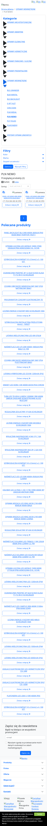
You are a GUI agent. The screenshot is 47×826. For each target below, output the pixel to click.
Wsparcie (7, 780)
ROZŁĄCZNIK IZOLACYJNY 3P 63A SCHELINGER (23, 530)
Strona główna (7, 9)
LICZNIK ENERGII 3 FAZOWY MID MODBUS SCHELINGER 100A (23, 424)
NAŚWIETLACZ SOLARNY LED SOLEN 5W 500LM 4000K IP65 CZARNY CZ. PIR (23, 556)
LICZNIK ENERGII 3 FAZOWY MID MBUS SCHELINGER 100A (23, 621)
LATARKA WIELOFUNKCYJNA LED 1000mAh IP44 (23, 646)
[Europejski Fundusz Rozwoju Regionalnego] (37, 807)
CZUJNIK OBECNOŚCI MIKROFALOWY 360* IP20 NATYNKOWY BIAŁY (23, 287)
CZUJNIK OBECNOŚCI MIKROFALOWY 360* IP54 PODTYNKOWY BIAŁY (23, 361)
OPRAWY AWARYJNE (15, 32)
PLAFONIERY (12, 125)
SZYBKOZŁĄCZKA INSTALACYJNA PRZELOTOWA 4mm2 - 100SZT (23, 323)
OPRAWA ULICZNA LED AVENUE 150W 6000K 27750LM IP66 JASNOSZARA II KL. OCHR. (23, 569)
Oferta (6, 774)
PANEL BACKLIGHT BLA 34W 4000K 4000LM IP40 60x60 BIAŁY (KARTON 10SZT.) (23, 234)
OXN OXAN (11, 108)
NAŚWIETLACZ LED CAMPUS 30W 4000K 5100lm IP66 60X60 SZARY (23, 607)
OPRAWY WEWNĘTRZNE (25, 9)
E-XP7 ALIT (11, 103)
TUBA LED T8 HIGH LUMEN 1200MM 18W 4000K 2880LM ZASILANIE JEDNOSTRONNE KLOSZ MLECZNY (23, 398)
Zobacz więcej (11, 205)
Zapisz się (26, 753)
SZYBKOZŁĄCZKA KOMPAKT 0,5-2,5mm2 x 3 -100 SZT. (23, 634)
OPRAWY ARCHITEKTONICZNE (19, 22)
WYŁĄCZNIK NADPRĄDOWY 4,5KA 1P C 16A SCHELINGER (23, 437)
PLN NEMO (12, 116)
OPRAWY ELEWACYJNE (16, 41)
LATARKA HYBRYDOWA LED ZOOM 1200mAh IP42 (23, 373)
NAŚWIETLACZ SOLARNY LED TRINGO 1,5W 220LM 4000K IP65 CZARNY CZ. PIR (23, 542)
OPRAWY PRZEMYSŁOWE (17, 71)
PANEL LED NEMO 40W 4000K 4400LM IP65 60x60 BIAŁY (12, 197)
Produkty (7, 762)
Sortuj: (4, 186)
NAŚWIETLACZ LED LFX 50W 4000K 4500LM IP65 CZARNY (23, 477)
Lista (17, 182)
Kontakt (7, 791)
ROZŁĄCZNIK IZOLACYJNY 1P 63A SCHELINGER (23, 412)
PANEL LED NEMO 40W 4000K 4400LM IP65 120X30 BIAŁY (35, 197)
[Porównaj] (3, 192)
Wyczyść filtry (20, 166)
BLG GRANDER (13, 90)
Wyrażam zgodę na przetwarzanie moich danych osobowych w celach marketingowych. (25, 745)
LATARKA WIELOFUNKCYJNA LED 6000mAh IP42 (23, 658)
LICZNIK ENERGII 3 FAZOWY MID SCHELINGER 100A (23, 311)
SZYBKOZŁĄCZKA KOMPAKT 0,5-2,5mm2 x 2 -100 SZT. (23, 464)
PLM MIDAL (12, 112)
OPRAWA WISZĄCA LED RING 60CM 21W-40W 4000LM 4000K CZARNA (23, 518)
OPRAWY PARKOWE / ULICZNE (19, 61)
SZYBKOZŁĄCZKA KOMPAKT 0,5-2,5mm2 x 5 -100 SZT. (23, 260)
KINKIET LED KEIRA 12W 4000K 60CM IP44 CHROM (23, 385)
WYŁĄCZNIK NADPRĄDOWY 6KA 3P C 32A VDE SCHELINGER (23, 451)
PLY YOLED (11, 121)
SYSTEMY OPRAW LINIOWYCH (19, 135)
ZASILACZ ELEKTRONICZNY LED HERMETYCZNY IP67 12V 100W (23, 683)
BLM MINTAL (12, 95)
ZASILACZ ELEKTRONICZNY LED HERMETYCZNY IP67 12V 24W (23, 670)
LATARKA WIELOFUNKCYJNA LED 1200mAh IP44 (23, 581)
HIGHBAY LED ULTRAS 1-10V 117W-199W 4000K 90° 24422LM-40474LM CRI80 (23, 491)
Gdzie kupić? (8, 786)
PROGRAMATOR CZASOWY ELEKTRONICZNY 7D (23, 299)
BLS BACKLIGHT (13, 99)
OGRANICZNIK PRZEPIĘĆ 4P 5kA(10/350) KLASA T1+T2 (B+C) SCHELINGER (23, 594)
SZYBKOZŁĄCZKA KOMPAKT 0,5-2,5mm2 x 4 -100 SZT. (23, 708)
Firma (6, 768)
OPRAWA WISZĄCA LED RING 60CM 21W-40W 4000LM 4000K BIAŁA (23, 504)
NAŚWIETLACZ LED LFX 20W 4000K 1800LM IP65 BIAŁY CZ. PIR (23, 348)
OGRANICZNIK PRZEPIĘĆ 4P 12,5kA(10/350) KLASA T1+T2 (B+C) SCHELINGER (23, 274)
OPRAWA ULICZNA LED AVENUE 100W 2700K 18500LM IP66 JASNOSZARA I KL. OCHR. (23, 247)
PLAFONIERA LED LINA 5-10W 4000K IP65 (23, 696)
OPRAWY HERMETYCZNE (17, 51)
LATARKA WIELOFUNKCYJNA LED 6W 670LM (23, 335)
